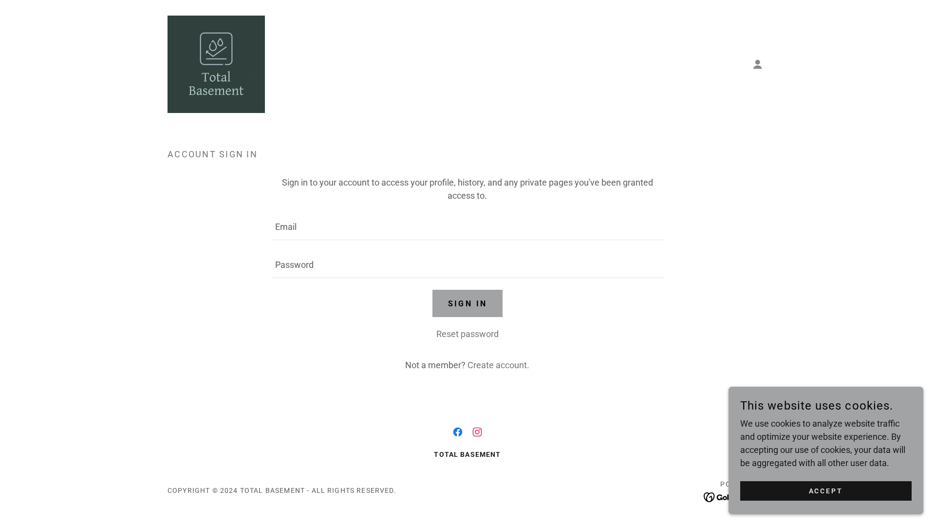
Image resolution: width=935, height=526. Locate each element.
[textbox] (467, 227)
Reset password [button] (467, 334)
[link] (216, 63)
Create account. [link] (498, 365)
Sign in (467, 303)
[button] (757, 64)
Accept (826, 491)
